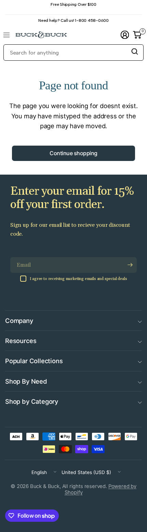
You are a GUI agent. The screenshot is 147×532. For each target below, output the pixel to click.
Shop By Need (26, 381)
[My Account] (125, 35)
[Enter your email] (130, 265)
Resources (20, 340)
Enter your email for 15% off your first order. (72, 198)
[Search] (134, 51)
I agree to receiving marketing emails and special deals (78, 278)
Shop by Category (31, 401)
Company (19, 320)
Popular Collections (34, 361)
